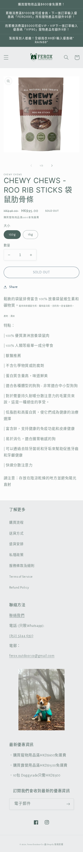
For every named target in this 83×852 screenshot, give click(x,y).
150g (12, 234)
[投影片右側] (52, 165)
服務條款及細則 (21, 566)
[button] (6, 57)
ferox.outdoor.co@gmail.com (31, 656)
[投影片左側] (31, 165)
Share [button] (13, 287)
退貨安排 (16, 544)
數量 (7, 245)
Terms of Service (21, 576)
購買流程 (16, 522)
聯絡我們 (17, 615)
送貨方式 (16, 533)
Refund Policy (19, 587)
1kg (30, 234)
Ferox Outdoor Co (35, 844)
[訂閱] (68, 804)
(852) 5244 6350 (21, 635)
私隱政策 (16, 555)
